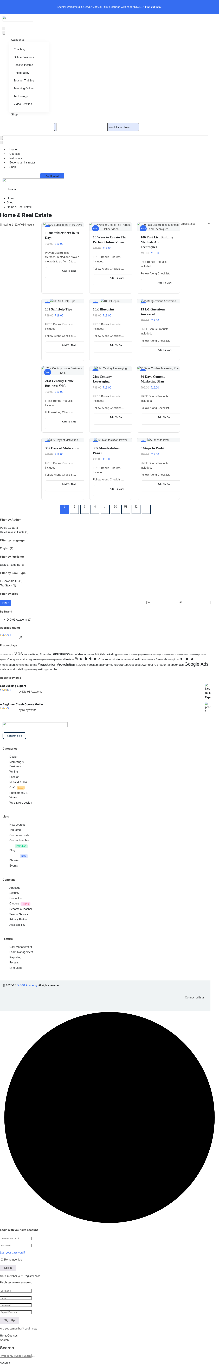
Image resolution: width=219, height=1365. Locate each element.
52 (136, 506)
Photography (21, 72)
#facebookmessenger (152, 655)
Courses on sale (19, 835)
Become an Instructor (22, 162)
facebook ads (175, 664)
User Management (20, 946)
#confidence (78, 654)
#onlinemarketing (26, 664)
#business (61, 654)
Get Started (52, 176)
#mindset (186, 658)
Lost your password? (12, 1252)
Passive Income (23, 64)
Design (13, 756)
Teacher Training (24, 80)
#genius (3, 660)
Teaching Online (24, 88)
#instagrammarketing (46, 660)
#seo (83, 664)
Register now (32, 1276)
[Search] (55, 127)
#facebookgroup (136, 655)
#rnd (78, 665)
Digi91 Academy (10, 564)
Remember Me (12, 1259)
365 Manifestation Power (106, 450)
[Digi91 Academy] (18, 20)
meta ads (6, 669)
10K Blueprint (103, 309)
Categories (17, 39)
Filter (5, 602)
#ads (17, 653)
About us (14, 887)
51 (125, 506)
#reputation (47, 664)
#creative (90, 655)
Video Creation (23, 104)
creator (161, 664)
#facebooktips (194, 655)
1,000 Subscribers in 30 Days (62, 235)
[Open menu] (4, 28)
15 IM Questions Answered (153, 311)
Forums (14, 962)
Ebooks (14, 860)
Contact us (15, 898)
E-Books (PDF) (9, 581)
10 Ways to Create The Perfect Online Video (109, 239)
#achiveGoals (5, 655)
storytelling (19, 669)
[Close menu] (4, 33)
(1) (11, 637)
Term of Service (18, 914)
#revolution (66, 664)
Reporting (15, 957)
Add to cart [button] (69, 270)
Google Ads (196, 664)
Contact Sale (14, 735)
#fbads (204, 655)
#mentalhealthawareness (139, 659)
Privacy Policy (18, 919)
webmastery (32, 670)
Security (14, 892)
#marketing (86, 658)
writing (42, 669)
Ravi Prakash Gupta (12, 532)
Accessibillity (17, 924)
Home (10, 198)
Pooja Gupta (7, 527)
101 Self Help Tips (58, 309)
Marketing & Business (16, 764)
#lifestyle (68, 659)
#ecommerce (122, 655)
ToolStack (6, 585)
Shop (14, 114)
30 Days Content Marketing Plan (153, 379)
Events (13, 865)
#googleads (14, 659)
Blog (12, 850)
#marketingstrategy (110, 659)
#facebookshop (181, 655)
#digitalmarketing (106, 654)
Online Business (24, 57)
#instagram (29, 659)
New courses (17, 824)
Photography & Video (18, 795)
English (4, 548)
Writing (13, 771)
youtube (52, 669)
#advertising (31, 654)
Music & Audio (18, 782)
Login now (30, 1328)
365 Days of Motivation (62, 448)
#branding (46, 654)
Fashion (14, 776)
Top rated (15, 829)
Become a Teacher (20, 909)
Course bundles (19, 840)
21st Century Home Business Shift (59, 383)
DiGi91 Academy (17, 619)
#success (134, 664)
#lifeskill (58, 660)
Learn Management (21, 952)
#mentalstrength (166, 659)
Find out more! (153, 6)
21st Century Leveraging (102, 379)
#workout (147, 664)
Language (15, 967)
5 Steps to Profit (152, 448)
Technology (21, 96)
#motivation (7, 664)
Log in (12, 189)
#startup (122, 664)
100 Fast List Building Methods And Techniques (157, 242)
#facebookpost (168, 655)
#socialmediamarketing (102, 664)
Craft (12, 787)
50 (115, 506)
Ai (155, 664)
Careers (14, 903)
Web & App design (20, 802)
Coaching (19, 49)
